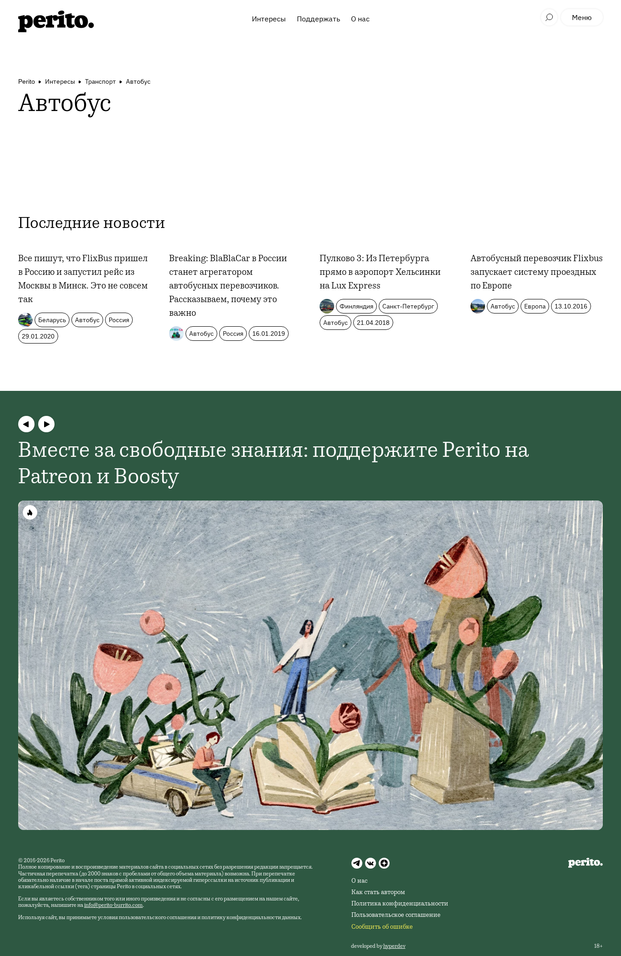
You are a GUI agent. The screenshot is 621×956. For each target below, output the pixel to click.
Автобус (138, 81)
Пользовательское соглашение (396, 915)
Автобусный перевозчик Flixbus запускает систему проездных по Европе (537, 273)
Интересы (269, 18)
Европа (535, 306)
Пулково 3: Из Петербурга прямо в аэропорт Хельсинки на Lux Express (380, 273)
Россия (119, 320)
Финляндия (356, 306)
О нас (360, 18)
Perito (26, 81)
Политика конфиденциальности (399, 904)
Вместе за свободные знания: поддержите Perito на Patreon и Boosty (273, 465)
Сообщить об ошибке (382, 927)
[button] (26, 424)
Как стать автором (378, 893)
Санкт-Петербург (408, 306)
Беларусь (52, 320)
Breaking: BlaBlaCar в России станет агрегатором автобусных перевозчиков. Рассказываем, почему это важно (228, 287)
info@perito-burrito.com (113, 905)
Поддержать (318, 18)
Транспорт (100, 81)
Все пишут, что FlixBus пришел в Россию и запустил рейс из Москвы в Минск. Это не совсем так (83, 280)
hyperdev (394, 946)
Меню (582, 17)
